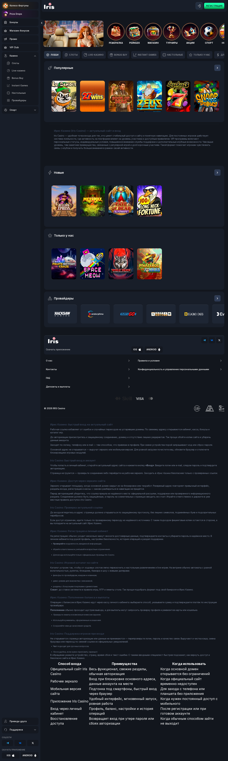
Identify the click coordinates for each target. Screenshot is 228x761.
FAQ (48, 378)
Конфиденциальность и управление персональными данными (173, 369)
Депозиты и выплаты (58, 386)
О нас (49, 360)
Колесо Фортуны (19, 5)
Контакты (51, 369)
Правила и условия (149, 360)
